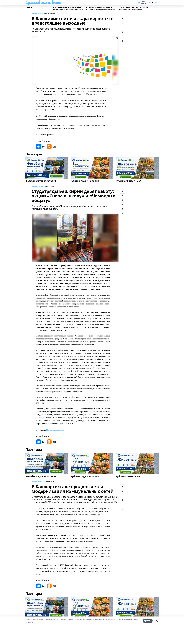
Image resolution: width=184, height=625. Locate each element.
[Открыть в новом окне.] (40, 146)
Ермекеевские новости (43, 2)
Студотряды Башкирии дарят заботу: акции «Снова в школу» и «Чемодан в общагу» (68, 8)
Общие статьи (37, 14)
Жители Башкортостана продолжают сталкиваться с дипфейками (134, 8)
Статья (28, 8)
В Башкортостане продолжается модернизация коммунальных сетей (100, 8)
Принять (147, 621)
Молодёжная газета (55, 430)
